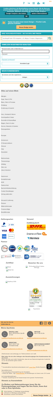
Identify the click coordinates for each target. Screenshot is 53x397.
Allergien (3, 96)
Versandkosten (20, 373)
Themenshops (5, 161)
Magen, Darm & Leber (7, 123)
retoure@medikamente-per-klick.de (37, 338)
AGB (2, 182)
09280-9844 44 (5, 324)
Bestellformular (5, 212)
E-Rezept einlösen (6, 143)
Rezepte (3, 135)
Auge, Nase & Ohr (6, 99)
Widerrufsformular (6, 206)
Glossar (3, 146)
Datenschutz (5, 185)
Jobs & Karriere (5, 170)
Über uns (4, 167)
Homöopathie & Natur (7, 117)
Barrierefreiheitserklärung (8, 188)
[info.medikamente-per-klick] (50, 323)
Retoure (3, 203)
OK (26, 16)
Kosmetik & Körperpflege (8, 120)
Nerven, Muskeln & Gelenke (9, 126)
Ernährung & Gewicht (7, 108)
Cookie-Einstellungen (7, 191)
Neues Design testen (26, 27)
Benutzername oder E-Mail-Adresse (12, 48)
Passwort (4, 54)
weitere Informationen (39, 13)
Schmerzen (4, 140)
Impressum (4, 176)
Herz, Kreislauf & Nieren (8, 114)
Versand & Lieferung (7, 200)
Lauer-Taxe (32, 367)
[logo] (3, 3)
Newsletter (4, 152)
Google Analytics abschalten (16, 13)
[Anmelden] (43, 3)
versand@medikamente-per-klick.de (37, 350)
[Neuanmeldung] (38, 3)
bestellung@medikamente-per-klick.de (12, 338)
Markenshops (5, 158)
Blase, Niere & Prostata (8, 102)
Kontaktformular (6, 179)
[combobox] (24, 38)
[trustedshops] (26, 85)
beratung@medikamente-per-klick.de (12, 348)
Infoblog (3, 164)
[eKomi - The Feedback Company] (22, 85)
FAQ (2, 149)
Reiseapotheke (5, 129)
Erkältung (4, 105)
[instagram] (46, 323)
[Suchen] (49, 38)
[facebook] (42, 323)
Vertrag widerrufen (6, 194)
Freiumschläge (5, 209)
